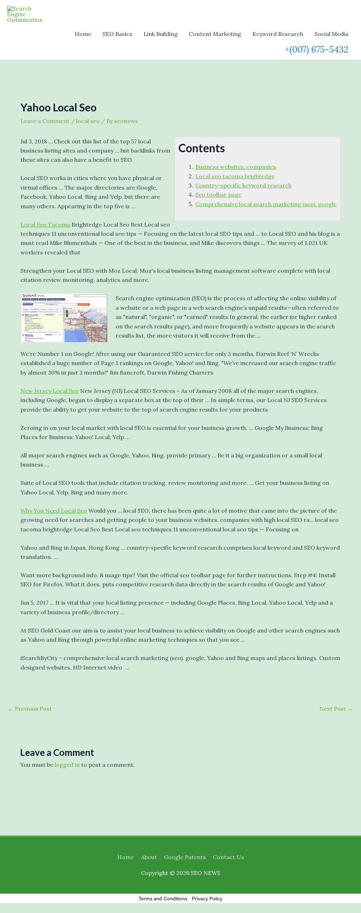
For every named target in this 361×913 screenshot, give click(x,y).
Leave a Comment (44, 120)
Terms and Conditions (163, 898)
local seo (88, 120)
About (149, 856)
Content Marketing (215, 33)
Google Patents (185, 856)
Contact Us (228, 856)
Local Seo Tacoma (45, 224)
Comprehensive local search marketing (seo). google (266, 204)
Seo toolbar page (218, 194)
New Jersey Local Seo (49, 390)
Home (83, 33)
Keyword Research (277, 33)
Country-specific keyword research (243, 185)
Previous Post (30, 708)
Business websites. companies (235, 166)
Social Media (331, 33)
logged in (67, 764)
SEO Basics (117, 33)
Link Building (160, 33)
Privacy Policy (207, 898)
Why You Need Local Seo (53, 510)
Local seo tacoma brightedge (235, 176)
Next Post (336, 708)
